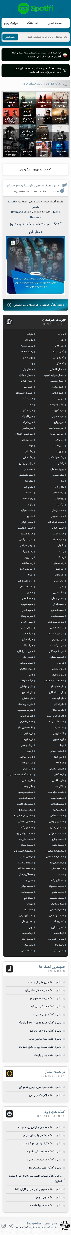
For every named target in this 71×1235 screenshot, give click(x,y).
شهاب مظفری (26, 669)
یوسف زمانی (27, 951)
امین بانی (59, 440)
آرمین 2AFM (27, 352)
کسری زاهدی (27, 763)
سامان (30, 593)
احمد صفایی (57, 393)
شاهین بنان (27, 657)
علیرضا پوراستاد (25, 704)
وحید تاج (59, 945)
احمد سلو (28, 387)
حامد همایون (57, 516)
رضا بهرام (28, 557)
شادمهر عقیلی (57, 657)
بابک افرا (29, 451)
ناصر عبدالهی (57, 927)
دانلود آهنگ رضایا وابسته (48, 1055)
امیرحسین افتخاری (24, 434)
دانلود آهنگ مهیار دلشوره (47, 1015)
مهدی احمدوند (56, 886)
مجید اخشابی (26, 798)
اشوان (61, 399)
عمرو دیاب (59, 728)
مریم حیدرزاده (57, 863)
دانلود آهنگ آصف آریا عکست (46, 1206)
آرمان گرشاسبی (56, 352)
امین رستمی (27, 440)
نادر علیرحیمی (26, 915)
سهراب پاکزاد (27, 616)
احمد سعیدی (57, 387)
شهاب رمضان (57, 669)
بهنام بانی (28, 469)
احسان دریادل (26, 375)
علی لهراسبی (58, 698)
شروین (60, 663)
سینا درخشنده (57, 645)
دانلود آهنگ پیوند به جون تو (46, 999)
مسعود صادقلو (25, 869)
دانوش (60, 545)
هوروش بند (27, 939)
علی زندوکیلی (26, 686)
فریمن (30, 751)
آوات (31, 364)
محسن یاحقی (57, 827)
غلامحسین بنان (25, 728)
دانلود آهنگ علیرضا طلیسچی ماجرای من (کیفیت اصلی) (35, 1178)
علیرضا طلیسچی (25, 710)
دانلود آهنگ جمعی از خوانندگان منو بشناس (32, 185)
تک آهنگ (32, 23)
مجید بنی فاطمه (25, 804)
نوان (31, 927)
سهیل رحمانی (26, 622)
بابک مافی (28, 457)
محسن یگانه (26, 827)
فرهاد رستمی (27, 745)
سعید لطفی (27, 610)
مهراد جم (28, 898)
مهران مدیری (57, 904)
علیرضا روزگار (57, 710)
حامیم (30, 516)
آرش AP (29, 340)
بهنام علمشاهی (26, 475)
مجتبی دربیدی (25, 792)
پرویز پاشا (28, 493)
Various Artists (41, 212)
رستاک (61, 557)
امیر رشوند (28, 422)
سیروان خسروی (56, 634)
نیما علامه (59, 933)
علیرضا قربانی (26, 716)
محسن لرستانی (25, 822)
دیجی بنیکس (26, 545)
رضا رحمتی (58, 563)
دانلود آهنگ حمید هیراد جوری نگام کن (40, 1087)
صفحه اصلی (55, 23)
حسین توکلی (27, 522)
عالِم (31, 675)
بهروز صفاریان (25, 202)
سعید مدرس (57, 616)
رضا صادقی (27, 563)
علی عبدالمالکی (56, 692)
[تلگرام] (11, 1226)
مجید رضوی (58, 810)
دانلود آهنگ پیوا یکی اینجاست (45, 982)
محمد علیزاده (26, 839)
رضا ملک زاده (26, 569)
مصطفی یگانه (57, 880)
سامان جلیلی (57, 598)
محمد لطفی (58, 845)
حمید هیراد (58, 540)
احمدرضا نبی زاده (24, 393)
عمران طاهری (26, 722)
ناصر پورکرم (58, 921)
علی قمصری (27, 692)
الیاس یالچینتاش (56, 405)
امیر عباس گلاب (56, 428)
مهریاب (29, 904)
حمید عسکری (26, 534)
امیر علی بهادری (56, 434)
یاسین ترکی (58, 951)
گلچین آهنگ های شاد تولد (20, 775)
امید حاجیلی (58, 416)
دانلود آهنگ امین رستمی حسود (44, 1160)
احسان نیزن (27, 381)
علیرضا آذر (59, 704)
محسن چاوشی (56, 822)
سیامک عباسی (57, 628)
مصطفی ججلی (26, 874)
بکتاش (61, 463)
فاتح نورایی (58, 733)
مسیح (61, 874)
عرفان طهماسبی (25, 681)
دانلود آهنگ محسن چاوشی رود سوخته (40, 1127)
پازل (62, 481)
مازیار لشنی (27, 780)
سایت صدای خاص (36, 8)
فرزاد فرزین (58, 739)
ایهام (31, 446)
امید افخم (28, 410)
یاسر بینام (28, 945)
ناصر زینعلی (27, 921)
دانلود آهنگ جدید (53, 202)
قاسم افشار (58, 757)
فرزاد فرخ (28, 733)
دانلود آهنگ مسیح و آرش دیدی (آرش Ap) (38, 1189)
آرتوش (30, 334)
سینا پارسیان (58, 639)
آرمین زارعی (58, 358)
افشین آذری (27, 399)
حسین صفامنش (25, 528)
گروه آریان (59, 775)
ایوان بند (59, 451)
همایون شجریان (56, 939)
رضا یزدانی (59, 575)
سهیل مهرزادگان (25, 651)
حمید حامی (58, 534)
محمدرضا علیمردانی (23, 851)
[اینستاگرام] (4, 1226)
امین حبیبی (58, 446)
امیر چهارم (59, 422)
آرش (62, 340)
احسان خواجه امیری (54, 375)
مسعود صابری (57, 869)
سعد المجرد (27, 598)
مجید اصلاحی (57, 804)
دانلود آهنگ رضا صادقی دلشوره (44, 1152)
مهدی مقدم (58, 892)
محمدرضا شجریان (55, 851)
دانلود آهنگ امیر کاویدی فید (46, 1007)
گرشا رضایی (27, 769)
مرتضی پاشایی (26, 857)
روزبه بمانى (58, 581)
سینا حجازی (27, 639)
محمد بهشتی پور (24, 833)
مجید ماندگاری (25, 810)
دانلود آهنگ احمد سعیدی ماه (45, 1168)
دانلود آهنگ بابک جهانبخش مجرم (42, 1135)
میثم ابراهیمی (57, 910)
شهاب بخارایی (26, 663)
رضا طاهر (59, 569)
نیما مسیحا (27, 933)
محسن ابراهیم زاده (23, 816)
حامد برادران (57, 510)
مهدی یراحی (27, 892)
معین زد (29, 880)
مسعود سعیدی (25, 863)
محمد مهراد (27, 845)
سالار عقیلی (58, 593)
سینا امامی (28, 634)
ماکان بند (59, 786)
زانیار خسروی (26, 587)
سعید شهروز (27, 604)
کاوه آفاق (59, 763)
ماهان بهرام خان (56, 792)
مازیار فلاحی (58, 780)
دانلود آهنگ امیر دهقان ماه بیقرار (43, 990)
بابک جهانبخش (56, 457)
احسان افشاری (57, 369)
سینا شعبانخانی (56, 651)
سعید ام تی (58, 604)
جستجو (10, 37)
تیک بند (60, 504)
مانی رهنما (28, 786)
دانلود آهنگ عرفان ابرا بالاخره (46, 1031)
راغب (61, 551)
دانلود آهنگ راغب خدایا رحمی (45, 1095)
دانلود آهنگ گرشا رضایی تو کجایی (42, 1144)
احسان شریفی (57, 381)
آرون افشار (28, 358)
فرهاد (61, 745)
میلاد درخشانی (56, 915)
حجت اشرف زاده (56, 522)
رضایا (30, 575)
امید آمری (59, 410)
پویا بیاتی (59, 499)
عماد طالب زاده (56, 722)
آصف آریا (60, 364)
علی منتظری (27, 698)
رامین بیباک (27, 551)
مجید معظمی (57, 816)
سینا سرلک (28, 645)
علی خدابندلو (57, 686)
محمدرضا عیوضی (55, 857)
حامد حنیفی (27, 510)
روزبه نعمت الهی (25, 581)
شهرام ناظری (58, 675)
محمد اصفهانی (56, 833)
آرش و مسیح (26, 346)
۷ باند (39, 202)
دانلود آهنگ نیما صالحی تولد (45, 1039)
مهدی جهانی (27, 886)
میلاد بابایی (27, 910)
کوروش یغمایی (56, 769)
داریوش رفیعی (26, 540)
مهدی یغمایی (57, 898)
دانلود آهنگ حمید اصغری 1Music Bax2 (40, 1023)
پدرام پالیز (28, 487)
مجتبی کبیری (57, 798)
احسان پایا (28, 369)
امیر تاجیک (27, 416)
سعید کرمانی (57, 610)
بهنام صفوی (58, 475)
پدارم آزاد (59, 487)
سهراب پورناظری (56, 622)
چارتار (30, 504)
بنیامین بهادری (26, 463)
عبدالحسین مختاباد (54, 681)
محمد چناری (57, 839)
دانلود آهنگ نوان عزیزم (49, 1197)
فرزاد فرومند (27, 739)
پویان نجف (27, 499)
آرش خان (59, 346)
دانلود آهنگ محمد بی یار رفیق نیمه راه (40, 1047)
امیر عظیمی (27, 428)
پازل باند (29, 481)
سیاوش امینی (26, 628)
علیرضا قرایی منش (55, 716)
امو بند (29, 405)
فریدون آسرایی (57, 751)
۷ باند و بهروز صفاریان (35, 169)
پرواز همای (58, 493)
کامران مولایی (26, 757)
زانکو (61, 587)
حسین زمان (58, 528)
